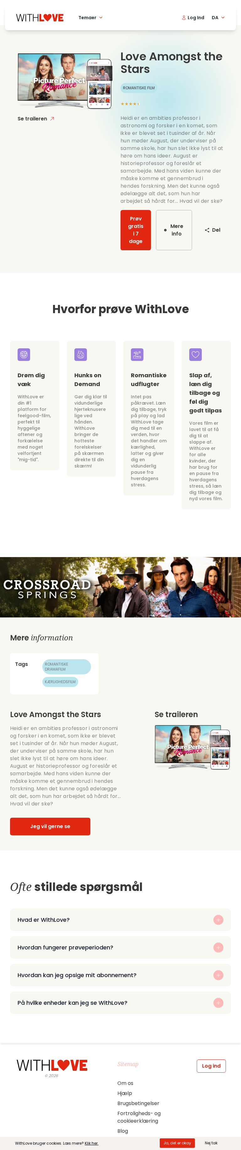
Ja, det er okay (177, 1143)
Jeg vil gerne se (50, 826)
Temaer (87, 17)
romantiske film (139, 88)
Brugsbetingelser (138, 1103)
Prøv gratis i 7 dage (135, 230)
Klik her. (92, 1143)
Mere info (176, 230)
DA (215, 17)
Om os (125, 1083)
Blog (122, 1131)
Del (216, 230)
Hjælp (124, 1093)
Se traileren (32, 118)
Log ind (211, 1066)
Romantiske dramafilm (56, 666)
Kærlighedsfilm (60, 681)
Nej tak (211, 1143)
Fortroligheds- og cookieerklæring (139, 1117)
